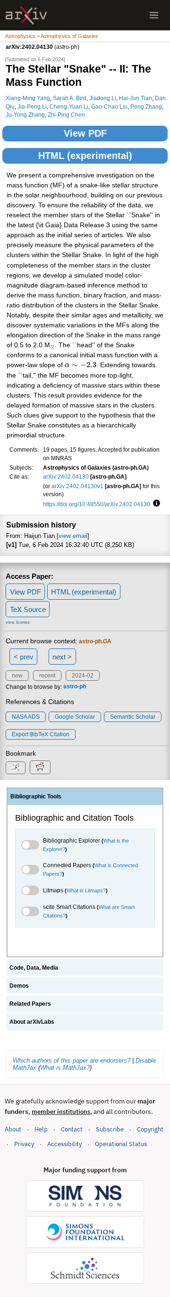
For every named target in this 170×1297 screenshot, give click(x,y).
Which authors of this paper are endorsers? (71, 1060)
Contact (72, 1129)
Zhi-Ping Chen (66, 114)
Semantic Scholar (132, 716)
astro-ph (74, 687)
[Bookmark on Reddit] (40, 767)
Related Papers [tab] (30, 1004)
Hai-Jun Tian (135, 98)
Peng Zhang (146, 106)
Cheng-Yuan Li (69, 106)
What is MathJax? (65, 1067)
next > (62, 657)
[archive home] (26, 15)
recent (47, 675)
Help (41, 1129)
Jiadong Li (102, 98)
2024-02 (83, 675)
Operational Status (121, 1144)
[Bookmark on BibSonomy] (16, 767)
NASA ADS (26, 716)
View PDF (85, 133)
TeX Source (28, 609)
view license (18, 622)
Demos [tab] (19, 986)
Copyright (150, 1129)
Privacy (24, 1144)
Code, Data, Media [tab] (33, 968)
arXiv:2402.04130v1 (77, 486)
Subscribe (110, 1129)
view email (73, 535)
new (17, 675)
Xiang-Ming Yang (28, 98)
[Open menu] (154, 15)
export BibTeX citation (40, 734)
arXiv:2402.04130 (66, 476)
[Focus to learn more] (155, 504)
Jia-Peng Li (32, 106)
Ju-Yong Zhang (25, 114)
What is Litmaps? (86, 890)
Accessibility (64, 1144)
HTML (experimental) (85, 155)
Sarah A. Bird (69, 98)
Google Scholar (75, 716)
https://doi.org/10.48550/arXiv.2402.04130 (96, 504)
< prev (24, 657)
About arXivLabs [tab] (31, 1022)
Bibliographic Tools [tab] (35, 796)
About (13, 1129)
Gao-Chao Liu (109, 106)
